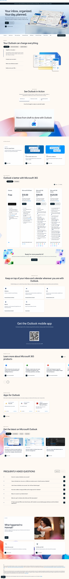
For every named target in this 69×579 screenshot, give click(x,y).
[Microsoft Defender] (40, 246)
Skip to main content (3, 0)
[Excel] (40, 244)
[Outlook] (23, 244)
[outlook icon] (9, 242)
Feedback (3, 576)
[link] (5, 36)
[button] (7, 163)
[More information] (37, 213)
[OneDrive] (24, 244)
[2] (3, 569)
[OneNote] (37, 246)
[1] (3, 564)
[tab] (6, 47)
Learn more (26, 573)
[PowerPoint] (42, 244)
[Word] (39, 244)
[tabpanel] (34, 64)
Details (41, 576)
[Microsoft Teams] (42, 246)
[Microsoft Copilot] (37, 244)
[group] (13, 155)
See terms (29, 200)
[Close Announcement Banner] (64, 3)
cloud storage (13, 215)
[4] (3, 578)
